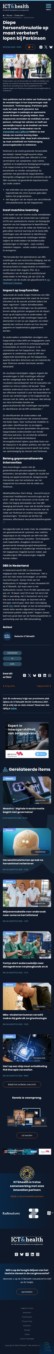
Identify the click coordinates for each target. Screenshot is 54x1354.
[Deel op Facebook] (39, 675)
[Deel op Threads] (40, 47)
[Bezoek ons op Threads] (16, 1254)
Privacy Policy (27, 1321)
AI (12, 658)
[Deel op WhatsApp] (49, 675)
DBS (11, 606)
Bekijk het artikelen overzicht (22, 1084)
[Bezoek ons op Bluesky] (21, 1254)
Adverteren (27, 1312)
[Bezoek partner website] (27, 1213)
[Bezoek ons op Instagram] (37, 1254)
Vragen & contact (27, 1308)
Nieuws (9, 15)
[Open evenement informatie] (46, 1346)
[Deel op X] (45, 47)
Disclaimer (27, 1325)
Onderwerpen (27, 1317)
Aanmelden (27, 1291)
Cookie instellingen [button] (27, 1339)
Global (27, 1334)
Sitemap (27, 1330)
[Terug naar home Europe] (16, 7)
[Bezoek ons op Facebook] (27, 1254)
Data (12, 664)
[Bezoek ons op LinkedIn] (32, 1254)
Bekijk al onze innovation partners (27, 1196)
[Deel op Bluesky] (51, 47)
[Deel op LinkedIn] (44, 675)
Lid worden (27, 1135)
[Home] (3, 15)
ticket (14, 708)
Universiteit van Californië (16, 131)
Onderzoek (19, 15)
